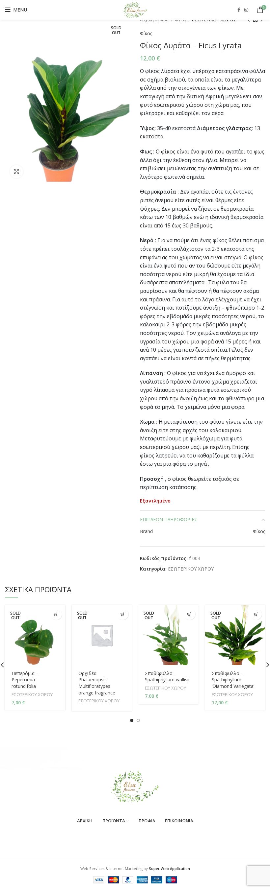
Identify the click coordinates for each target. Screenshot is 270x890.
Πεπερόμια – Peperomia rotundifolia (25, 679)
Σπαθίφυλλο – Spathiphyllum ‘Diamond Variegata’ (233, 679)
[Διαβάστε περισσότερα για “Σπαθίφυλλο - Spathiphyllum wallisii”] (189, 614)
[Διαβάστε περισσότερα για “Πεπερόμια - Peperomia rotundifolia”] (56, 614)
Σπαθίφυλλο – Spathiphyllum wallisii (167, 676)
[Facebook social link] (238, 10)
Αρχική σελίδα (155, 20)
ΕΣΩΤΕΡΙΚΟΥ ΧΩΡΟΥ (214, 20)
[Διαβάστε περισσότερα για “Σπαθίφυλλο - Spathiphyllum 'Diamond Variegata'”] (256, 614)
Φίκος (146, 33)
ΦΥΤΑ (181, 20)
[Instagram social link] (246, 10)
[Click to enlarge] (16, 171)
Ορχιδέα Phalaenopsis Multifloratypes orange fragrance (96, 683)
